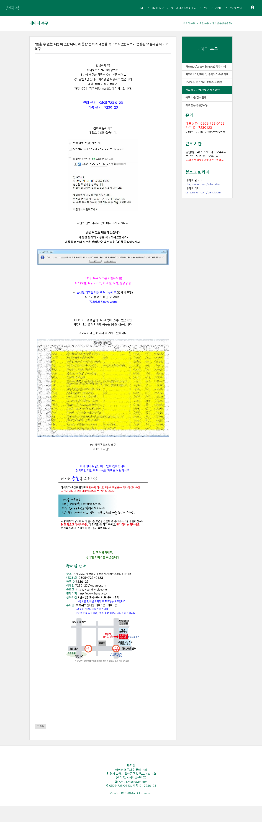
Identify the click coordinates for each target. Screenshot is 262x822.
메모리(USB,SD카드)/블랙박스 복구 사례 (207, 74)
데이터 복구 (38, 23)
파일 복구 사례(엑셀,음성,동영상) (215, 23)
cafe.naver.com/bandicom (203, 192)
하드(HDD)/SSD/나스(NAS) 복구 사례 (206, 66)
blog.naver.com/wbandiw (203, 184)
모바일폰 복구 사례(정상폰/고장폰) (204, 82)
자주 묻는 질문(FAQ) (197, 105)
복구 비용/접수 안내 (196, 97)
